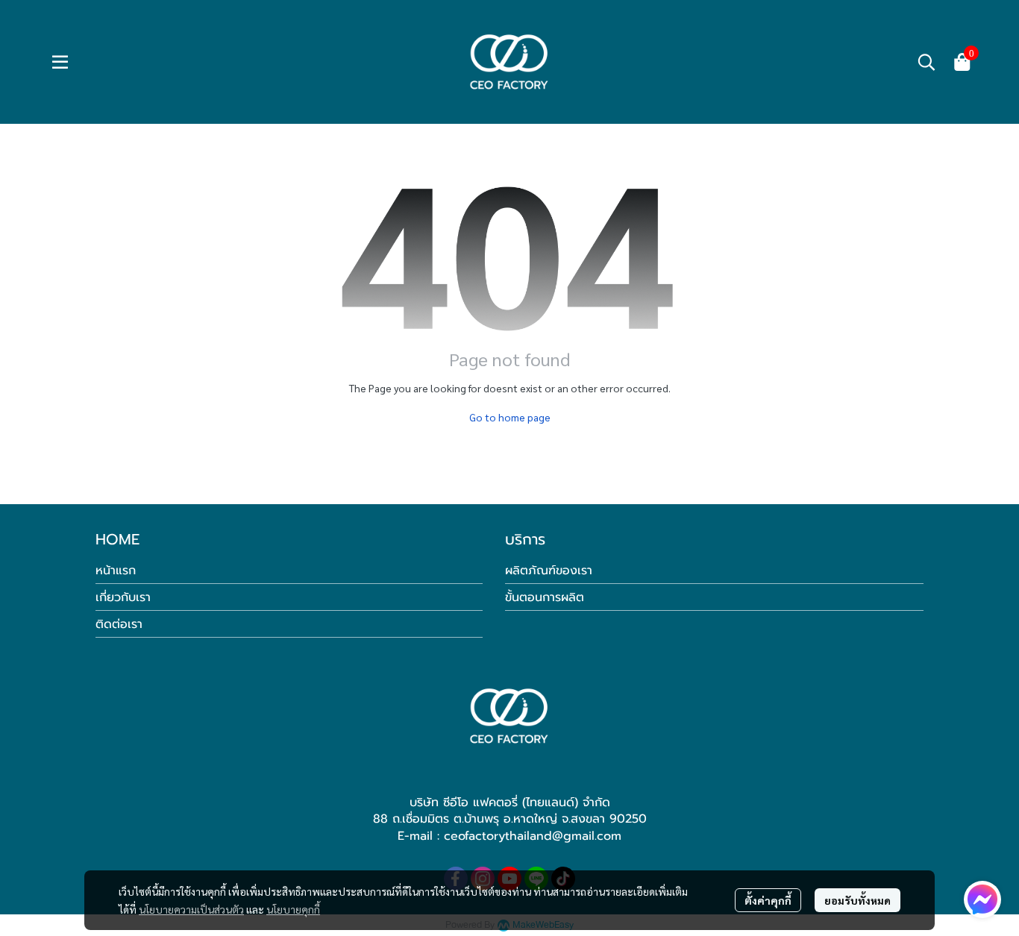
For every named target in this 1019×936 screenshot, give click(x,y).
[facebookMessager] (982, 899)
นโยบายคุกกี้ (293, 909)
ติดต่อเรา (118, 624)
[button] (926, 62)
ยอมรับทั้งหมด (857, 900)
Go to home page (510, 417)
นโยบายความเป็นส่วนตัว (191, 909)
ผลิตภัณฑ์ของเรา (548, 570)
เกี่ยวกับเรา (123, 597)
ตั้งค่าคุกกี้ (767, 900)
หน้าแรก (115, 570)
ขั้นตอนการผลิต (544, 597)
